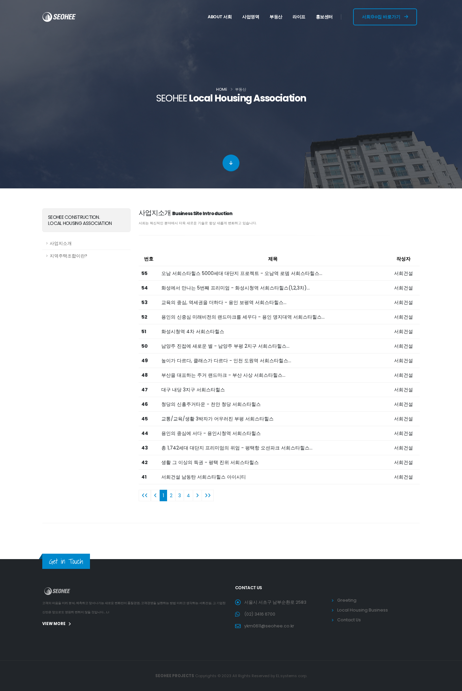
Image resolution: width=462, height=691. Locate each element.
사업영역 (250, 17)
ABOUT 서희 (220, 17)
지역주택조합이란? (68, 256)
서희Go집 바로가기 (381, 17)
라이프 (299, 17)
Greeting (346, 600)
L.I (107, 612)
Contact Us (349, 620)
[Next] (197, 495)
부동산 (276, 17)
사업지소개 (61, 243)
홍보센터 (324, 17)
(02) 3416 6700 (259, 614)
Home (221, 89)
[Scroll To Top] (450, 683)
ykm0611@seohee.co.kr (269, 626)
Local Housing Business (362, 610)
